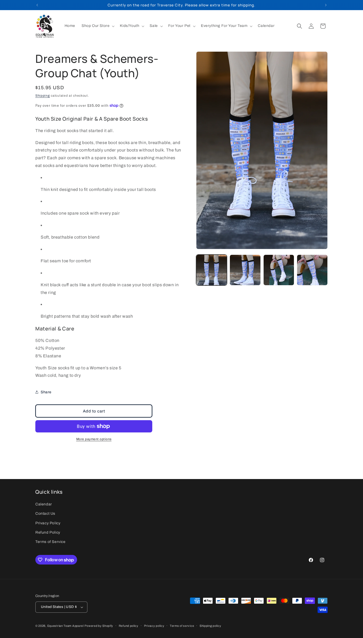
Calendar (43, 504)
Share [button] (46, 392)
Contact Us (45, 514)
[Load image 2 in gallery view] (245, 270)
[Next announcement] (326, 5)
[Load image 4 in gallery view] (312, 270)
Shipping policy (210, 625)
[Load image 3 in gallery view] (278, 270)
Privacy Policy (47, 523)
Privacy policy (154, 625)
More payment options (94, 439)
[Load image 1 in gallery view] (211, 270)
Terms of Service (50, 542)
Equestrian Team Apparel (65, 625)
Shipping (42, 95)
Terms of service (182, 625)
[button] (97, 25)
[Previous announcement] (37, 5)
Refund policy (128, 625)
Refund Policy (47, 532)
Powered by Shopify (99, 625)
